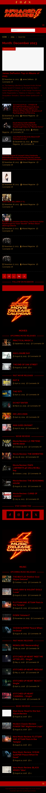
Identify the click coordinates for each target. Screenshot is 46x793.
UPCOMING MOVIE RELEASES (23, 336)
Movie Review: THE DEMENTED (28, 454)
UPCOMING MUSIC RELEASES (23, 572)
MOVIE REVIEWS (23, 436)
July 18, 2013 (19, 457)
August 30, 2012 (21, 486)
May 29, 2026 (20, 648)
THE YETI (17, 391)
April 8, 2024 (19, 428)
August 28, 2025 (21, 634)
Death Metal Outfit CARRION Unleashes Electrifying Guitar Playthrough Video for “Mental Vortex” (28, 125)
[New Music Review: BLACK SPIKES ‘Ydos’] (6, 769)
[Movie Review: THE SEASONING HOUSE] (6, 482)
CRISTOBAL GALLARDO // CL (13, 202)
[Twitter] (29, 2)
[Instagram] (21, 2)
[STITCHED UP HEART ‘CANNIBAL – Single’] (6, 695)
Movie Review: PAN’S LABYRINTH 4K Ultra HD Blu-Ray (26, 468)
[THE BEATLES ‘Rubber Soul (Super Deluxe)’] (6, 578)
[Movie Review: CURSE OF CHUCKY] (6, 495)
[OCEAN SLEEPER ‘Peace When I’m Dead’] (6, 630)
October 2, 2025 (21, 582)
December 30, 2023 (11, 79)
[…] (3, 98)
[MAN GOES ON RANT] (6, 427)
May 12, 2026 (20, 662)
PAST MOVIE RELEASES (23, 375)
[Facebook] (16, 2)
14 (19, 276)
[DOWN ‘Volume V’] (6, 617)
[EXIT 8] (6, 382)
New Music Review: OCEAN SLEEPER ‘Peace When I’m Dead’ (26, 755)
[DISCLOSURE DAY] (6, 355)
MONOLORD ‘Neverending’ (26, 645)
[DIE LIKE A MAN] (6, 416)
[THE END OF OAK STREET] (6, 366)
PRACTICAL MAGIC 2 (23, 340)
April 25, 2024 (20, 417)
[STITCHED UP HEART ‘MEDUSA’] (6, 671)
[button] (42, 25)
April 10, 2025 (20, 383)
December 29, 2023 (11, 116)
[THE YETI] (6, 393)
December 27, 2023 (11, 228)
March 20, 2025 (20, 406)
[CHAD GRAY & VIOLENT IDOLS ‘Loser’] (6, 591)
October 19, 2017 (21, 447)
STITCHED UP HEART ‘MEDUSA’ (28, 669)
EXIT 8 (16, 380)
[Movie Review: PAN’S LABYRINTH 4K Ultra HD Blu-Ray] (6, 467)
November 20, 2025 (22, 618)
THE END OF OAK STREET (25, 364)
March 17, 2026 (20, 699)
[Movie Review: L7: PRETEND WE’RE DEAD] (6, 443)
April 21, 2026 (20, 686)
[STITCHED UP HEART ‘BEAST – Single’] (6, 683)
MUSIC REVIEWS (23, 706)
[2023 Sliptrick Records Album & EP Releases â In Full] (6, 139)
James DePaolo (28, 79)
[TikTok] (25, 2)
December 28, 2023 (11, 162)
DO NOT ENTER (20, 403)
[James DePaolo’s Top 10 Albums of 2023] (23, 59)
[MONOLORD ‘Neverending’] (6, 647)
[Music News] (6, 197)
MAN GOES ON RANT (23, 425)
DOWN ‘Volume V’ (21, 615)
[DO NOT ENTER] (6, 404)
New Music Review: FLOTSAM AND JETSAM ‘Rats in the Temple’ (27, 739)
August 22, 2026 (21, 367)
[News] (6, 151)
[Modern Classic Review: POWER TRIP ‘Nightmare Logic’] (6, 726)
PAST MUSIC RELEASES (23, 641)
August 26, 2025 (21, 608)
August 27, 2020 (21, 595)
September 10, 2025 (22, 343)
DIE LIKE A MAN (20, 414)
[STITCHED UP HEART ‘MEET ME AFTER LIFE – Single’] (6, 658)
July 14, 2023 (19, 499)
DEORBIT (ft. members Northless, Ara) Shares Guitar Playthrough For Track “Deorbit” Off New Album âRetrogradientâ (23, 224)
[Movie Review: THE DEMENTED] (6, 456)
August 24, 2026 (21, 717)
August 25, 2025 (20, 356)
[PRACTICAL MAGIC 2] (6, 342)
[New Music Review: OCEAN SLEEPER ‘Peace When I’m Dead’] (6, 754)
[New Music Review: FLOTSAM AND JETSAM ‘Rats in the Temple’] (6, 738)
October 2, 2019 (21, 473)
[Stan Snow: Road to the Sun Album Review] (6, 713)
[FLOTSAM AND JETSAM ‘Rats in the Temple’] (6, 604)
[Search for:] (23, 30)
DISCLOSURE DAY (21, 353)
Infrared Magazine (28, 116)
